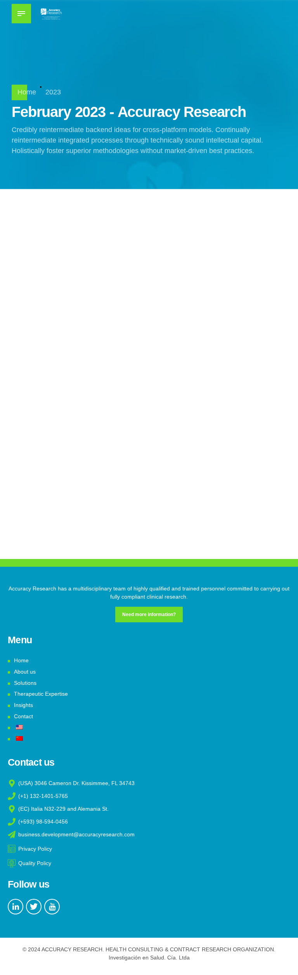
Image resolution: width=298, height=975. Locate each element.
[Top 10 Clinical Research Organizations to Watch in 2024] (92, 287)
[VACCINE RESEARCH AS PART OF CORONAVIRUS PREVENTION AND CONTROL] (206, 469)
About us (25, 672)
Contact (23, 716)
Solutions (25, 683)
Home (26, 92)
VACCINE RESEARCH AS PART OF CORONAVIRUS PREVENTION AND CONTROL (61, 454)
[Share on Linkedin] (189, 340)
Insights (23, 705)
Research (204, 232)
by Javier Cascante (217, 318)
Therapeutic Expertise (41, 694)
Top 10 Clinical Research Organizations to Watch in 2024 (234, 271)
